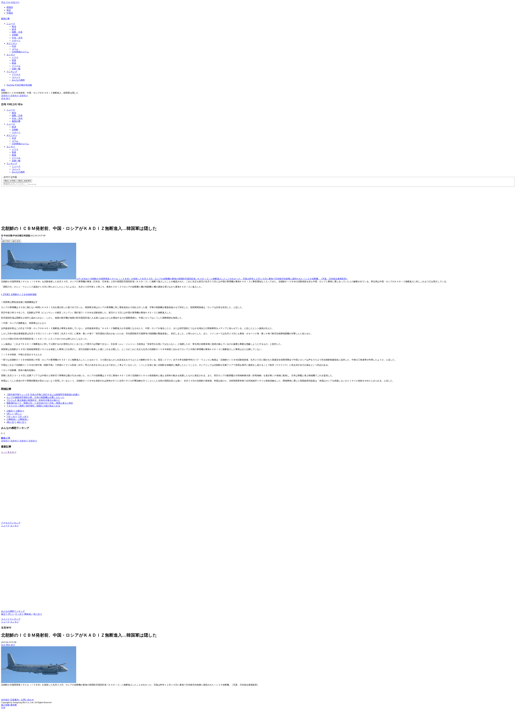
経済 (14, 29)
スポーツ (16, 40)
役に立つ (37, 614)
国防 (3, 90)
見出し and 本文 (24, 181)
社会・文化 (17, 38)
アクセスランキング (10, 523)
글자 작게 (6, 241)
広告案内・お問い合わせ (22, 700)
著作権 (13, 705)
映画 (14, 63)
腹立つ (4, 614)
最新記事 (5, 18)
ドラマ (15, 57)
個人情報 (5, 705)
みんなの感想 (18, 80)
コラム (15, 49)
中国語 (9, 13)
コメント (16, 77)
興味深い (28, 614)
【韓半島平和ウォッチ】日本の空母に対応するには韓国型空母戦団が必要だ (43, 394)
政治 (14, 26)
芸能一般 (16, 69)
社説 (14, 46)
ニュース (10, 23)
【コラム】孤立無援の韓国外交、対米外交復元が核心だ (33, 400)
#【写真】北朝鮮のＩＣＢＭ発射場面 (19, 294)
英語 (8, 10)
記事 (5, 438)
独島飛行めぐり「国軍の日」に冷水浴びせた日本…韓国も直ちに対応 (39, 403)
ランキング (11, 71)
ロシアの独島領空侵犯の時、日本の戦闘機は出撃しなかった (35, 397)
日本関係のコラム (20, 52)
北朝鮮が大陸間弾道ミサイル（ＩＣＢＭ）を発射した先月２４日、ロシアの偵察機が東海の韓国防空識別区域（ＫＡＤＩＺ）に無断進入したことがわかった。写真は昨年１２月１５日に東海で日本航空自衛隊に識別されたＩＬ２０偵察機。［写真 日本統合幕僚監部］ (219, 279)
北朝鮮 (15, 35)
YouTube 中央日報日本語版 (19, 85)
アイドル (16, 66)
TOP (3, 708)
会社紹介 (5, 700)
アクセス (16, 74)
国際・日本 (17, 32)
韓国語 (9, 7)
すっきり (19, 614)
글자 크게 (16, 241)
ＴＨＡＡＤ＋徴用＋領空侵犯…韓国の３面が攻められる (33, 406)
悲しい (11, 614)
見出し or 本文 (10, 181)
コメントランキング (10, 619)
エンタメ (10, 54)
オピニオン (11, 43)
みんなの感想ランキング (13, 611)
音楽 (14, 60)
